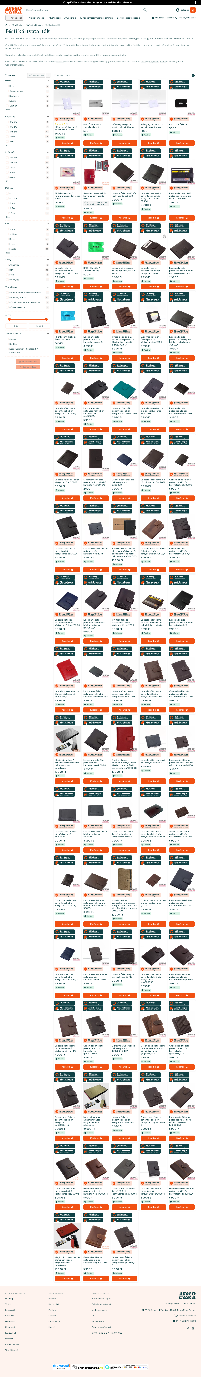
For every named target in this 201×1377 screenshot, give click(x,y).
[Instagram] (193, 1328)
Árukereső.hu (61, 1369)
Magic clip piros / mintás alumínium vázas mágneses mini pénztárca (67, 1261)
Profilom (52, 1310)
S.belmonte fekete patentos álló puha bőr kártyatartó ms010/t (95, 482)
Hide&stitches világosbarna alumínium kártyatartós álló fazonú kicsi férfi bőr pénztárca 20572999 (124, 905)
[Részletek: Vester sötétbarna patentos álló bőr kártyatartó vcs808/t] (182, 810)
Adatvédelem (98, 1321)
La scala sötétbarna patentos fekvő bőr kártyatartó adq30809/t (151, 978)
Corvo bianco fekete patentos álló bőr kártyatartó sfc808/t (180, 482)
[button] (7, 109)
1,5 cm (28, 213)
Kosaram (52, 1315)
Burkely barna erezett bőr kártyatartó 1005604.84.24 (123, 1048)
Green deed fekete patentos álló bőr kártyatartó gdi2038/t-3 (124, 1261)
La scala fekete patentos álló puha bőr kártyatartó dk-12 (181, 622)
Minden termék (12, 1344)
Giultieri (28, 105)
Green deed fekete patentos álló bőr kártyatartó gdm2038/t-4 (179, 1049)
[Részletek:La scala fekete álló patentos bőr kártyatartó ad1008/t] (96, 739)
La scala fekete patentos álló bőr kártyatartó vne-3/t (93, 339)
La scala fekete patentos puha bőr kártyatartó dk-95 (150, 271)
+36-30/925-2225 (187, 18)
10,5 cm (28, 131)
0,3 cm (28, 203)
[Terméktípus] (48, 287)
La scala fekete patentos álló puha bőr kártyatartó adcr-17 (181, 271)
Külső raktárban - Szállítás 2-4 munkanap (23, 350)
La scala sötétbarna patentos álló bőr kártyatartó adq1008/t (181, 977)
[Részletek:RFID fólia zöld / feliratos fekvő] (96, 247)
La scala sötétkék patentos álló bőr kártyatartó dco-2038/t (67, 622)
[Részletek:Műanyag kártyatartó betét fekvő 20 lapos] (125, 103)
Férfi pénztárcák (33, 25)
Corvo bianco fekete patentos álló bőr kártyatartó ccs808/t (66, 903)
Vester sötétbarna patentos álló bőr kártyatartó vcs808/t (180, 834)
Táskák (8, 1304)
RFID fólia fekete (178, 124)
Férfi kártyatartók (28, 297)
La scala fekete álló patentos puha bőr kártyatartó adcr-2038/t (151, 197)
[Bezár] (194, 2)
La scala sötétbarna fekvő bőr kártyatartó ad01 (123, 271)
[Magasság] (48, 116)
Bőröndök (9, 1315)
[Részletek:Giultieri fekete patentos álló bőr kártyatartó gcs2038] (125, 598)
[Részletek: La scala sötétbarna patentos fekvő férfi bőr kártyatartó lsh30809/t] (182, 1096)
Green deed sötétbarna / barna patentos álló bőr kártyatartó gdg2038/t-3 (153, 1049)
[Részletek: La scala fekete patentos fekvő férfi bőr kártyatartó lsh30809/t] (96, 598)
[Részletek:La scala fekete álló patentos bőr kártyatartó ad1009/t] (67, 527)
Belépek (52, 1298)
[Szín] (48, 223)
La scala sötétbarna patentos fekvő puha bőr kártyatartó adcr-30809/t (94, 904)
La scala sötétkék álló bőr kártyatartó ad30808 (123, 482)
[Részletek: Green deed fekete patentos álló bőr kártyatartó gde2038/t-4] (96, 1024)
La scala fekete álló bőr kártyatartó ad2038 (124, 194)
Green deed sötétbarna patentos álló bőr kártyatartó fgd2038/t (181, 1191)
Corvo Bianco (28, 91)
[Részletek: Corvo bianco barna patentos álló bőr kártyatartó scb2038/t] (67, 1167)
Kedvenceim (54, 1321)
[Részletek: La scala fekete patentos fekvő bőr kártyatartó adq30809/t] (96, 387)
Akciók (12, 339)
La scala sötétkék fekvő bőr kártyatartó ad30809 (95, 834)
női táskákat (76, 45)
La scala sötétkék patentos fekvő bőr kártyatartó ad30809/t (95, 694)
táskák (110, 45)
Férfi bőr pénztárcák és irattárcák (28, 292)
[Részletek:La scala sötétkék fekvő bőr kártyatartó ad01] (153, 739)
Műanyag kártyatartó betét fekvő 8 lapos (152, 125)
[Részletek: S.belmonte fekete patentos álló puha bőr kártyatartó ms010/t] (96, 458)
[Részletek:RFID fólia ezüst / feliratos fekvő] (96, 103)
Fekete (28, 248)
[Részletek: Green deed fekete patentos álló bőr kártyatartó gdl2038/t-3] (153, 1096)
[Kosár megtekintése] (193, 10)
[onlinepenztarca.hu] (87, 1367)
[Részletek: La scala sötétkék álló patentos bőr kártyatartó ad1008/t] (182, 879)
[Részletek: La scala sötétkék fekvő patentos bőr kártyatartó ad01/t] (96, 527)
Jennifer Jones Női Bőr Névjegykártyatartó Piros (95, 196)
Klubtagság (55, 17)
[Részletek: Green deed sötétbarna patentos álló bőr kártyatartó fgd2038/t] (182, 1167)
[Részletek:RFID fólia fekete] (182, 103)
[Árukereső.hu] (61, 1365)
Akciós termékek (37, 17)
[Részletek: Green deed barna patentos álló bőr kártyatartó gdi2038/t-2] (96, 1236)
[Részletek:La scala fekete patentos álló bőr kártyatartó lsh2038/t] (67, 247)
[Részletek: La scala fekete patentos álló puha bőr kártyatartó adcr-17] (182, 247)
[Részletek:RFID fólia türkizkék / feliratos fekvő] (67, 315)
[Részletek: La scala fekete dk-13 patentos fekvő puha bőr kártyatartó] (182, 172)
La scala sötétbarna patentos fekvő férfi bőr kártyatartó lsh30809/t (180, 1121)
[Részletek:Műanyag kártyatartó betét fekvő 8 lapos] (153, 103)
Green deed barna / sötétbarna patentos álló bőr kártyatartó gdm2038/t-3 (123, 340)
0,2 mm (28, 198)
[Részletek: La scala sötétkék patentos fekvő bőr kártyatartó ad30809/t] (96, 670)
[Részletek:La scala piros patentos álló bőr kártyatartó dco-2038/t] (67, 670)
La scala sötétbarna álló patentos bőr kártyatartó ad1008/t (95, 977)
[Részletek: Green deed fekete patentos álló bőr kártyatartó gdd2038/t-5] (67, 1096)
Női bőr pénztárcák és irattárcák (28, 302)
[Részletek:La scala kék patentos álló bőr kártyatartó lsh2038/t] (153, 387)
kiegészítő (154, 61)
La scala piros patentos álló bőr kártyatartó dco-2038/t (67, 694)
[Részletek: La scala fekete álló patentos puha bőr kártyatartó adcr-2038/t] (153, 172)
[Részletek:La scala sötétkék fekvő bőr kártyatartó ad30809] (96, 810)
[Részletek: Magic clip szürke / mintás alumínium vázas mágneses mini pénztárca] (67, 739)
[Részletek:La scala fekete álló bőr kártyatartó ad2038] (125, 172)
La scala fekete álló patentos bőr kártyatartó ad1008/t (94, 763)
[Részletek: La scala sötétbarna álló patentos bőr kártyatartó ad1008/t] (96, 953)
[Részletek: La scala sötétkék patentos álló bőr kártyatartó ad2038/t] (67, 953)
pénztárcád (180, 45)
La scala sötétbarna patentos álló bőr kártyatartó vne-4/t (151, 694)
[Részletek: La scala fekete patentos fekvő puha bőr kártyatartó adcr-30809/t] (182, 315)
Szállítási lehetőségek (101, 1304)
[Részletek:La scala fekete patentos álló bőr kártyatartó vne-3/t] (96, 315)
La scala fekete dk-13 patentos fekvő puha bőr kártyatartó (180, 196)
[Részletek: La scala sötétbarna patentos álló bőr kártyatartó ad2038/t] (67, 387)
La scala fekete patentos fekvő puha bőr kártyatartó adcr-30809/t (180, 340)
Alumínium (28, 264)
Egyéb (28, 100)
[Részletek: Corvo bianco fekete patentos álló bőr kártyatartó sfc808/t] (182, 458)
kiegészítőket (135, 45)
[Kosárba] (67, 143)
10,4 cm (28, 157)
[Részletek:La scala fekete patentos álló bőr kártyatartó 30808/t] (125, 1096)
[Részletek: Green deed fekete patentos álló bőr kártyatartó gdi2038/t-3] (125, 1236)
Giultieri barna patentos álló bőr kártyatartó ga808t (153, 903)
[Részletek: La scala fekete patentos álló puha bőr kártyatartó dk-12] (182, 598)
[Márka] (48, 80)
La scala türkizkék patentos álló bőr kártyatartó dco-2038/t (124, 411)
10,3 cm (28, 126)
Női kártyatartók (28, 307)
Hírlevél (52, 1327)
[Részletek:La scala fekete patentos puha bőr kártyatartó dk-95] (153, 247)
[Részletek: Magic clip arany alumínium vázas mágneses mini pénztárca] (96, 1096)
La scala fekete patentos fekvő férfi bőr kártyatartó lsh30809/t (94, 623)
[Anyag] (48, 259)
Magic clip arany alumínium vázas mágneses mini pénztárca (91, 1121)
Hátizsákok (10, 1321)
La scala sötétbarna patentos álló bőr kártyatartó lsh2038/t (123, 694)
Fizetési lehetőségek (101, 1298)
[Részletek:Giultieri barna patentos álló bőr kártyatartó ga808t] (153, 879)
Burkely (28, 86)
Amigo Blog (70, 17)
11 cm (28, 141)
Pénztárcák (17, 25)
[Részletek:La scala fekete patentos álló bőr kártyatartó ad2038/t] (182, 387)
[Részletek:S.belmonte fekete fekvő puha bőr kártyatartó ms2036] (153, 315)
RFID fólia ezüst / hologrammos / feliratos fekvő (67, 196)
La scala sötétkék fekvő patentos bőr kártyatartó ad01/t (95, 551)
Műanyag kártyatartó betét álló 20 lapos (66, 128)
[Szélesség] (48, 152)
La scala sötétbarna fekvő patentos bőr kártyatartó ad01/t (122, 834)
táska (143, 61)
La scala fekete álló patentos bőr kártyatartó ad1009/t (66, 551)
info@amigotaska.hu (164, 18)
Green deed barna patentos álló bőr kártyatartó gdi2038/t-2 (95, 1261)
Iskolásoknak (10, 1333)
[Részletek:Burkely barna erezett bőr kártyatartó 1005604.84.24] (125, 1024)
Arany (28, 229)
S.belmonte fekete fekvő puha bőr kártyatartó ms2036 (151, 339)
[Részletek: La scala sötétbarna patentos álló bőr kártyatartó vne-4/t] (153, 670)
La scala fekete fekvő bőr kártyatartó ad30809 (66, 834)
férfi (65, 45)
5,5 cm (28, 172)
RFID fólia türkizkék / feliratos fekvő (65, 338)
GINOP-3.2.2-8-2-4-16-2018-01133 (107, 1333)
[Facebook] (187, 1328)
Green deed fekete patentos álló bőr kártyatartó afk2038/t (181, 694)
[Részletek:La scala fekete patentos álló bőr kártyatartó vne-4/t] (182, 527)
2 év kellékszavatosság (128, 17)
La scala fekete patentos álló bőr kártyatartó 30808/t (123, 1120)
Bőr (28, 269)
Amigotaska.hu (118, 55)
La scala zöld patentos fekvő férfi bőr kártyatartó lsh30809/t (124, 1191)
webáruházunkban (14, 64)
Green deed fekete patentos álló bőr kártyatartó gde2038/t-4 (93, 1049)
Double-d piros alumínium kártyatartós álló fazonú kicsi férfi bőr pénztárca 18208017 (124, 764)
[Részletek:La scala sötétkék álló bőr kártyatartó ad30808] (125, 458)
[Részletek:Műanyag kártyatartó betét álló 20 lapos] (67, 103)
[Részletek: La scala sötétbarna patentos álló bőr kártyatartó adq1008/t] (182, 953)
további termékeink (46, 45)
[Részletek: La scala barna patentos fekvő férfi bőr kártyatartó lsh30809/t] (153, 527)
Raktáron (13, 344)
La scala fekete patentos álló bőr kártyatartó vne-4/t (179, 551)
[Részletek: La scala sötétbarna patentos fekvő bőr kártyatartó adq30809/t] (153, 953)
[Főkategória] (6, 25)
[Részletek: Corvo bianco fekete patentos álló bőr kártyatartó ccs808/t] (67, 879)
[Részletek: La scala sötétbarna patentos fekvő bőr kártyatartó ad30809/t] (153, 810)
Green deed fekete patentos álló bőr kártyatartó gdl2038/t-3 (153, 1121)
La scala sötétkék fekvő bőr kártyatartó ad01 (153, 761)
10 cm (28, 136)
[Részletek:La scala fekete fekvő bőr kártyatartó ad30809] (67, 810)
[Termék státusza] (48, 333)
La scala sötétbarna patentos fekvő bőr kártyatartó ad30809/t (153, 834)
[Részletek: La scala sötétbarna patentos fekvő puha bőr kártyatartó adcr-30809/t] (96, 879)
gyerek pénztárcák (60, 55)
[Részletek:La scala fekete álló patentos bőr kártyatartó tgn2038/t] (153, 1167)
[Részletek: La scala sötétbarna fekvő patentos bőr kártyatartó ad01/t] (125, 810)
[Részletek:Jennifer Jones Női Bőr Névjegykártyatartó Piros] (96, 172)
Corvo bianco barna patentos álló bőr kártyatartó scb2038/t (67, 1191)
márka (163, 61)
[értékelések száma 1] (61, 124)
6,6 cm (28, 177)
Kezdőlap (9, 1298)
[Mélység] (48, 188)
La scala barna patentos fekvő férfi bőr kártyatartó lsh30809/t (153, 551)
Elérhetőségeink (99, 1310)
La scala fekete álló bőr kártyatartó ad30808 (67, 481)
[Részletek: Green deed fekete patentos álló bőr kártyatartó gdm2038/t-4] (182, 1024)
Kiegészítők (10, 1327)
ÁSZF (94, 1315)
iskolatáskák (37, 55)
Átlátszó (28, 234)
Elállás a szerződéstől (101, 1327)
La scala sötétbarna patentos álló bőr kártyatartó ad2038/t (66, 411)
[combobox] (86, 10)
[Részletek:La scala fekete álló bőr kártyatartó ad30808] (67, 458)
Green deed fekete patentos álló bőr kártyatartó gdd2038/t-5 (65, 1121)
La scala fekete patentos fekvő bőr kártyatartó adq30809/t (93, 412)
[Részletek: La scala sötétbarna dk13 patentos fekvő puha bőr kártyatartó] (153, 598)
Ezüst (28, 244)
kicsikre (22, 55)
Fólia (28, 274)
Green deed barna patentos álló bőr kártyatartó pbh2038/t (95, 1191)
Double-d (28, 96)
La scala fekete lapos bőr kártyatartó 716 (123, 975)
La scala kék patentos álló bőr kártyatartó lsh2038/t (152, 411)
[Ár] (48, 315)
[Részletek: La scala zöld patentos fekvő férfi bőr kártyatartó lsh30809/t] (125, 1167)
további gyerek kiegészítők (86, 55)
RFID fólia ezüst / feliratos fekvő (92, 125)
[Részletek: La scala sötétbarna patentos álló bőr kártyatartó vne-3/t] (67, 1024)
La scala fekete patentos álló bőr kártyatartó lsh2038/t (66, 271)
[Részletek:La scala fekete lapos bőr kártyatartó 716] (125, 953)
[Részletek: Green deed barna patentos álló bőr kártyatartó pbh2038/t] (96, 1167)
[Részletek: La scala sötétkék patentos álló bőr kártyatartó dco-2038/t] (67, 598)
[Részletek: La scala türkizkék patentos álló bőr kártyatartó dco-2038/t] (125, 387)
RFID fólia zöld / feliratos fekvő (91, 269)
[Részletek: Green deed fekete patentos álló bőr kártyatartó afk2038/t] (182, 670)
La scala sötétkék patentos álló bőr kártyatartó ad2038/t (66, 977)
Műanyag (28, 279)
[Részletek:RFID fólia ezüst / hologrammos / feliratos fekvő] (67, 172)
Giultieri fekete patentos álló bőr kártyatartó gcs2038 (123, 622)
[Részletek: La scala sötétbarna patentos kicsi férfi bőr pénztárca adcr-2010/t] (182, 739)
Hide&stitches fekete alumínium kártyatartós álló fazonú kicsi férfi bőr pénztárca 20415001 (124, 552)
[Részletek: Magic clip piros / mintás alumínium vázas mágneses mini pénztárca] (67, 1236)
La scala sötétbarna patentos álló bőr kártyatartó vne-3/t (65, 1048)
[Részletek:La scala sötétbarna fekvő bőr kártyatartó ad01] (125, 247)
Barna (28, 239)
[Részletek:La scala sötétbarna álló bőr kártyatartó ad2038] (153, 458)
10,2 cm (28, 121)
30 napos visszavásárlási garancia (96, 17)
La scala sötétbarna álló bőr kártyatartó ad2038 (153, 481)
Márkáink (9, 1338)
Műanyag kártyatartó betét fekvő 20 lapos (123, 125)
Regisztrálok (54, 1304)
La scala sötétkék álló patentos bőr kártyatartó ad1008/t (180, 903)
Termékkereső (11, 1350)
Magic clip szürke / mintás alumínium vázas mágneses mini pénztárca (67, 764)
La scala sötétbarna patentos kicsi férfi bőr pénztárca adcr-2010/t (181, 763)
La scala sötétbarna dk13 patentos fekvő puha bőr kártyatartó (151, 622)
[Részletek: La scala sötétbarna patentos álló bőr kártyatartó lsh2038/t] (125, 670)
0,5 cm (28, 208)
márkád (60, 61)
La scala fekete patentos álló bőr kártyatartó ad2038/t (180, 411)
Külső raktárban (89, 203)
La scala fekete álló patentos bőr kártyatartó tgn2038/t (153, 1191)
